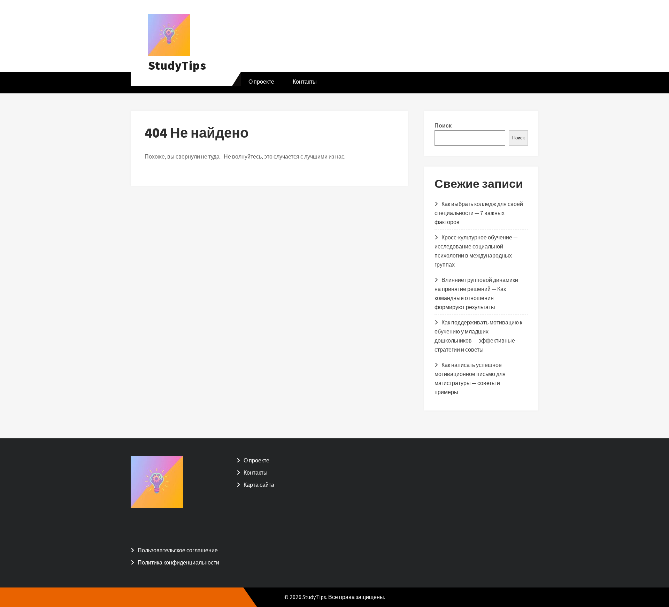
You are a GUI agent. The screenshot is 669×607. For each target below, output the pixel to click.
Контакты (305, 81)
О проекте (261, 81)
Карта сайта (259, 485)
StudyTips (177, 65)
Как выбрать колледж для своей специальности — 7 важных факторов (479, 213)
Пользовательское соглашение (178, 550)
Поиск (443, 125)
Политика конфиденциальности (178, 562)
